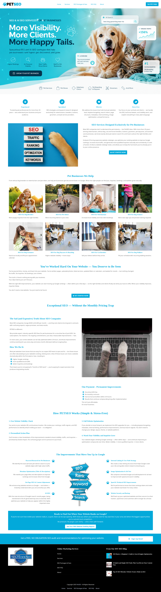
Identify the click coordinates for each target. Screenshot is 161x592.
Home (59, 554)
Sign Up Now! (137, 539)
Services (60, 558)
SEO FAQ (60, 568)
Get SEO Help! (152, 4)
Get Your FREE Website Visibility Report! (80, 526)
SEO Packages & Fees (64, 563)
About (59, 572)
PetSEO (79, 584)
